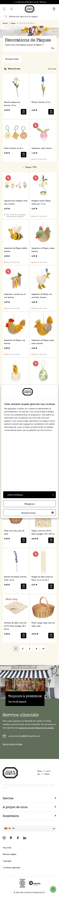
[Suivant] (43, 648)
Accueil (5, 23)
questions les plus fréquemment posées (36, 728)
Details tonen (28, 512)
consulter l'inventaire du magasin (16, 215)
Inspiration (11, 816)
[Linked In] (24, 837)
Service (8, 798)
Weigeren (29, 503)
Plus (52, 48)
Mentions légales (9, 854)
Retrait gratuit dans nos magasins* (31, 2)
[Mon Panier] (54, 9)
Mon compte (11, 9)
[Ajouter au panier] (23, 111)
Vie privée (7, 848)
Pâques (13, 23)
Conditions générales (11, 868)
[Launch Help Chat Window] (53, 889)
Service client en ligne (12, 744)
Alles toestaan (15, 494)
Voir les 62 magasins (17, 701)
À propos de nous (15, 807)
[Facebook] (17, 837)
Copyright (7, 861)
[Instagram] (4, 837)
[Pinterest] (11, 837)
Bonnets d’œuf (12, 59)
